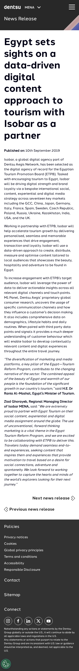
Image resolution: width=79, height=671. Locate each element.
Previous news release (31, 510)
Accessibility (14, 563)
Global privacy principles (23, 550)
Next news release (51, 498)
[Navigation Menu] (72, 7)
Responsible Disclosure (22, 570)
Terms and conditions (20, 557)
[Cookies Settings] (6, 664)
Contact (12, 580)
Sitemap (12, 595)
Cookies (10, 544)
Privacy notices (16, 537)
